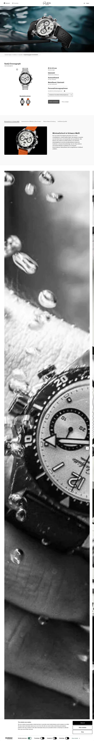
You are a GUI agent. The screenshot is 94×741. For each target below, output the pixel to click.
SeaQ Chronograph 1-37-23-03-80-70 (31, 54)
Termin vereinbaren (53, 102)
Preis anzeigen (65, 102)
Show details (75, 738)
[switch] (42, 738)
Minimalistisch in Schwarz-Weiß (11, 121)
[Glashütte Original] (47, 3)
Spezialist (20, 54)
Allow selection (82, 727)
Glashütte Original (8, 54)
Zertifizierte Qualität (62, 121)
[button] (87, 448)
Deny (82, 732)
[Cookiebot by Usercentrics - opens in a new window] (9, 738)
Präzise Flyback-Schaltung (49, 121)
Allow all (82, 722)
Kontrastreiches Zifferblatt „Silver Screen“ (31, 121)
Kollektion (15, 54)
